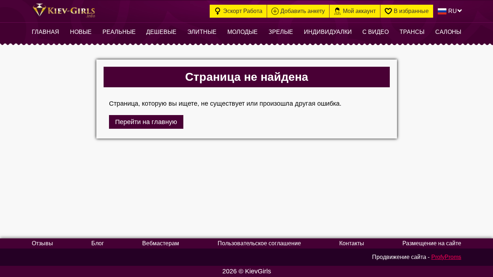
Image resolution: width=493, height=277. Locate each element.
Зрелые (281, 32)
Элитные (202, 32)
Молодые (242, 32)
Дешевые (161, 32)
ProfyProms (446, 257)
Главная (45, 32)
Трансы (412, 32)
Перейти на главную (146, 122)
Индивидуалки (328, 32)
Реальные (119, 32)
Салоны (448, 32)
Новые (81, 32)
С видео (375, 32)
